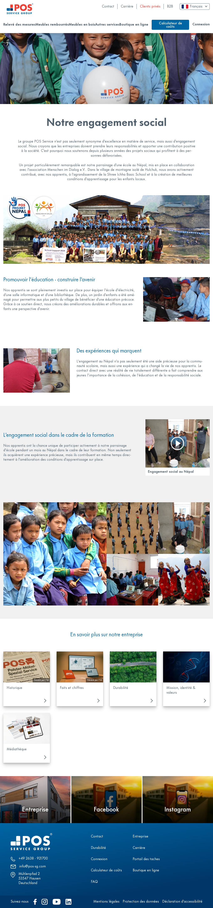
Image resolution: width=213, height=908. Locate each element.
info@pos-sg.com (32, 866)
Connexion (201, 24)
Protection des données (141, 901)
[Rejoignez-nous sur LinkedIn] (68, 902)
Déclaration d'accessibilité (182, 901)
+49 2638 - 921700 (33, 858)
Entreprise (140, 836)
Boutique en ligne (146, 870)
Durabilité (98, 848)
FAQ (94, 882)
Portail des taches (146, 859)
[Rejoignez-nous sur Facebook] (35, 902)
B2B (170, 6)
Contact (108, 6)
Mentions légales (106, 901)
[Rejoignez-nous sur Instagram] (45, 902)
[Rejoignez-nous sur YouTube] (57, 902)
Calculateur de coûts (106, 870)
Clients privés (150, 6)
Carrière (127, 6)
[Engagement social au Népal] (177, 443)
